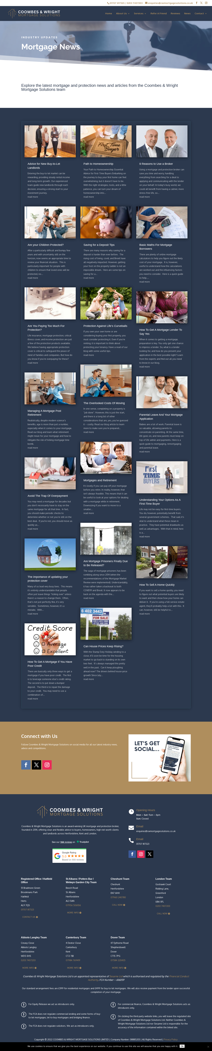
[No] (208, 1046)
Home (108, 13)
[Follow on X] (36, 765)
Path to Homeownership (98, 163)
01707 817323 (117, 3)
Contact (199, 13)
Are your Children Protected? (46, 244)
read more (33, 196)
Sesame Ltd (115, 976)
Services (138, 13)
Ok (182, 1046)
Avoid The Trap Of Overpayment (48, 495)
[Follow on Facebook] (26, 765)
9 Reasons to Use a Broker (156, 163)
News (187, 13)
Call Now (117, 905)
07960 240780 (118, 897)
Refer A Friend (159, 13)
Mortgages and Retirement (100, 480)
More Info (28, 968)
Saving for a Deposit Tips (99, 244)
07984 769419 (73, 960)
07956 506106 (73, 905)
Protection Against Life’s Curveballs (105, 325)
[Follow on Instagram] (47, 765)
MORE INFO (73, 913)
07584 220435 (118, 960)
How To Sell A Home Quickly (157, 584)
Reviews (175, 13)
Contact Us (28, 917)
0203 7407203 (134, 3)
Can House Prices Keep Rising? (103, 646)
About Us (121, 13)
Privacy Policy (171, 1039)
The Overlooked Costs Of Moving (104, 403)
